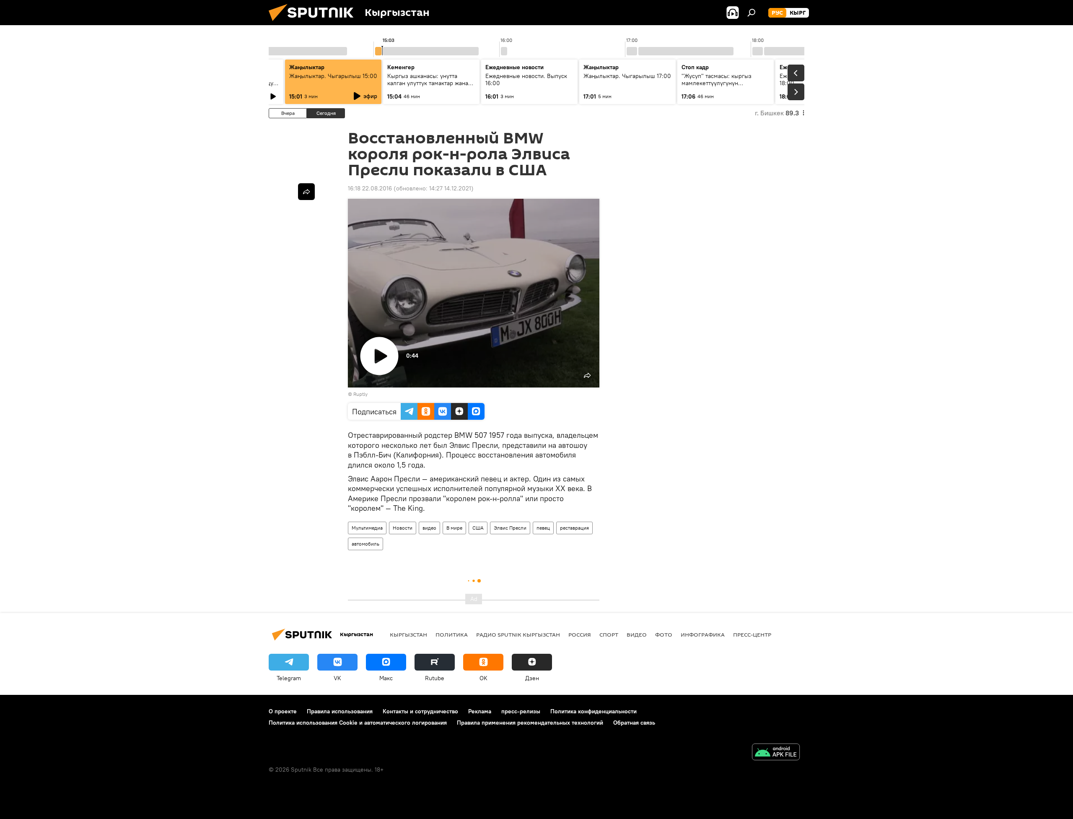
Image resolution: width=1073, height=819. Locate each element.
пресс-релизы (520, 711)
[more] (306, 191)
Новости (402, 528)
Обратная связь (634, 722)
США (478, 528)
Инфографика (703, 634)
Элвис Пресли (510, 528)
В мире (454, 528)
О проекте (283, 711)
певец (543, 528)
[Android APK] (775, 753)
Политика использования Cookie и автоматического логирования (358, 722)
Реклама (479, 711)
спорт (608, 634)
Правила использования (340, 711)
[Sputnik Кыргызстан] (314, 23)
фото (663, 634)
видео (429, 528)
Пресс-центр (752, 634)
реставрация (574, 528)
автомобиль (365, 544)
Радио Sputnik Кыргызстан (518, 634)
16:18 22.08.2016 (370, 188)
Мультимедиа (367, 528)
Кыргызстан (408, 634)
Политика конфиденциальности (593, 711)
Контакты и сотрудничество (420, 711)
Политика (451, 634)
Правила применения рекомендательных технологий (530, 722)
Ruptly (360, 394)
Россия (579, 634)
